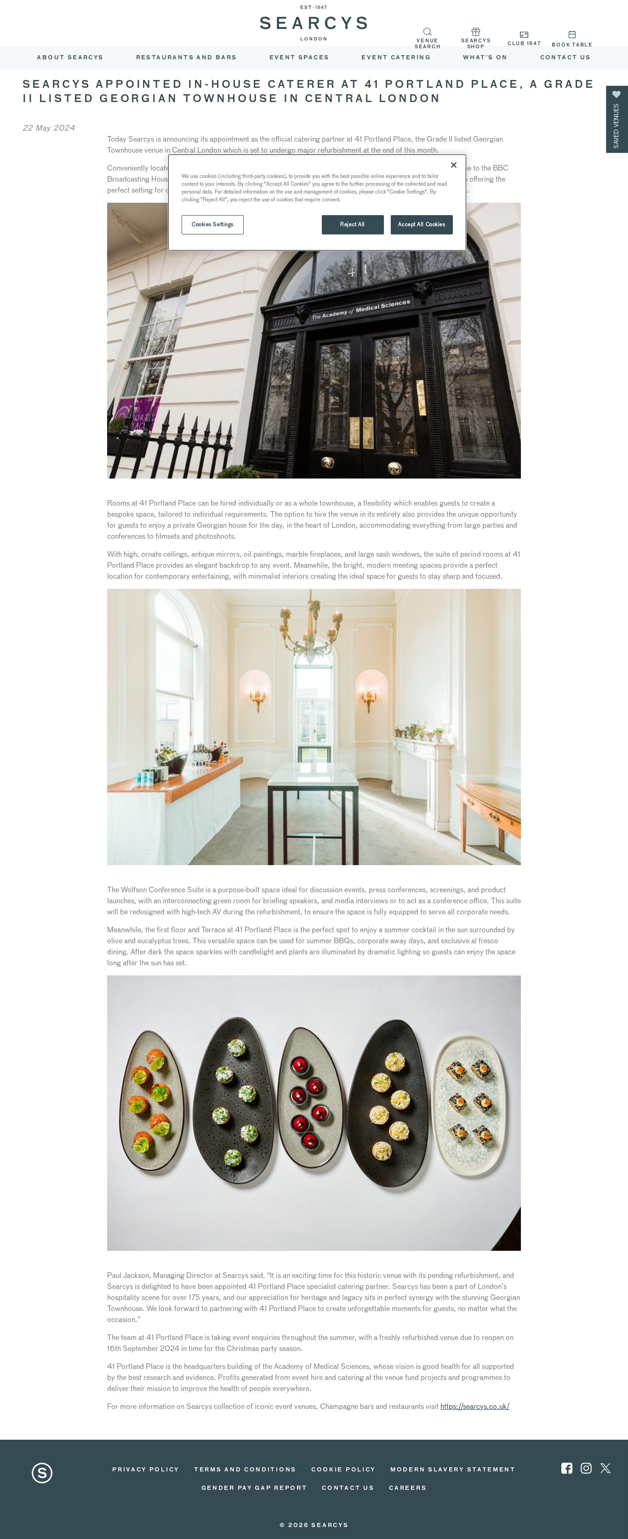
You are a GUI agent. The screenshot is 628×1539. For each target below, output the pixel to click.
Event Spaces (299, 58)
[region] (317, 202)
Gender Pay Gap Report (254, 1488)
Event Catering (396, 58)
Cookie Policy (343, 1470)
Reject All (352, 224)
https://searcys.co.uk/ (474, 1406)
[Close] (454, 165)
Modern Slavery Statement (453, 1470)
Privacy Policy (145, 1470)
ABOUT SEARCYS (70, 58)
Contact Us (348, 1488)
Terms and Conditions (245, 1470)
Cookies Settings (213, 224)
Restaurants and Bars (186, 58)
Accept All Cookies (421, 224)
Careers (408, 1488)
